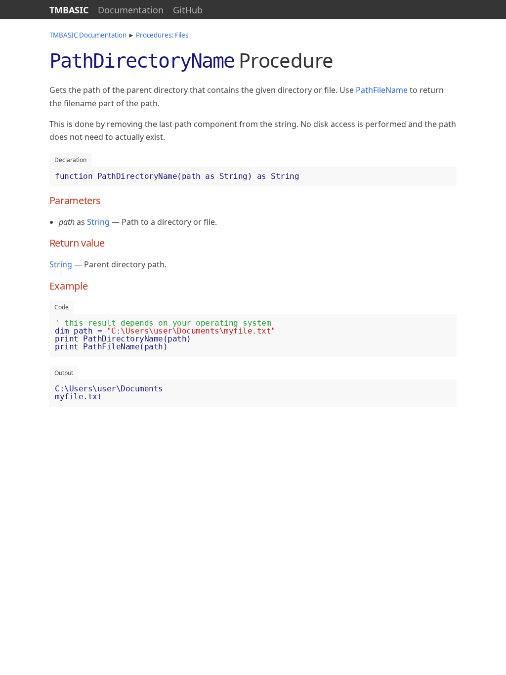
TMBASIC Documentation (87, 35)
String (98, 221)
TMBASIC (68, 10)
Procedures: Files (162, 35)
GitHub (188, 10)
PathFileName (382, 89)
